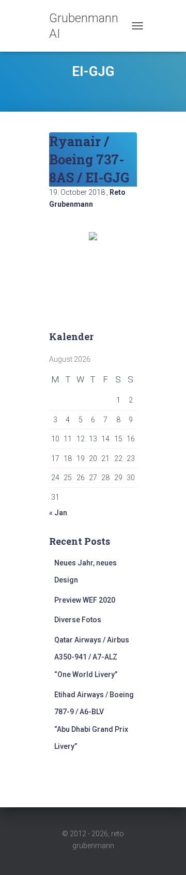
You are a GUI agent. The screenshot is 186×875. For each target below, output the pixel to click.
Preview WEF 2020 (84, 600)
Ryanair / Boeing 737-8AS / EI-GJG (89, 159)
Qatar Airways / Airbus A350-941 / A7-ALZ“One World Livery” (91, 657)
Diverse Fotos (77, 620)
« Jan (58, 513)
